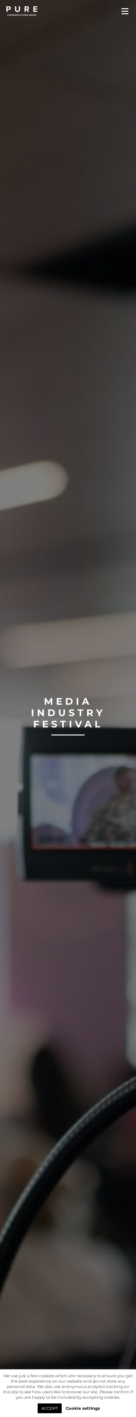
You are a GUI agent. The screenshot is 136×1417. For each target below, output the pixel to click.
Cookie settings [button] (83, 1408)
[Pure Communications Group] (23, 11)
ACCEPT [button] (49, 1408)
